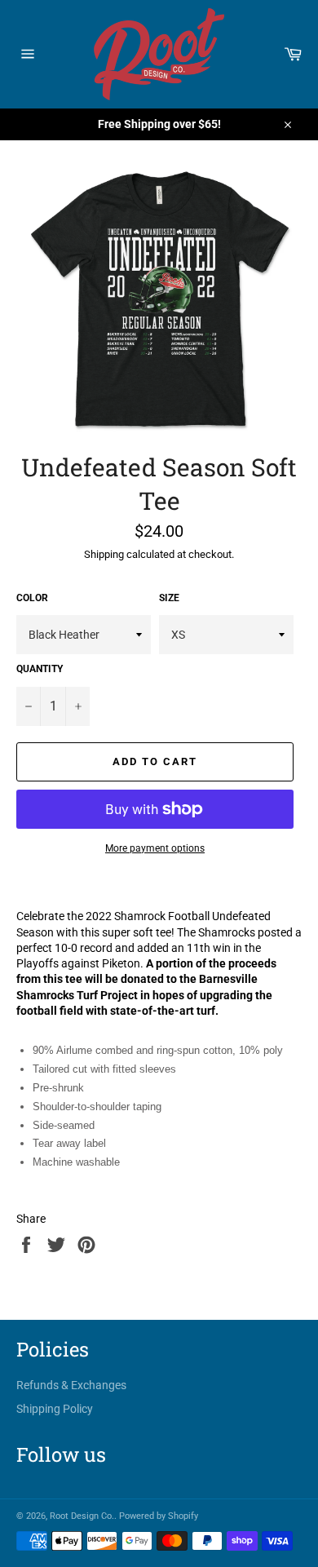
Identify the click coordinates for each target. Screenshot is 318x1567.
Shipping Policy (54, 1408)
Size (169, 598)
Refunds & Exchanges (71, 1385)
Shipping (104, 554)
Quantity (39, 669)
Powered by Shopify (158, 1516)
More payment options (155, 848)
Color (32, 598)
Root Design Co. (82, 1516)
